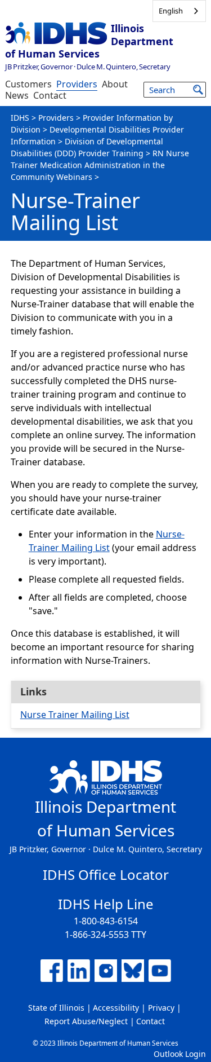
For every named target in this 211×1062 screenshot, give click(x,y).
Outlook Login (180, 1053)
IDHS (20, 117)
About (115, 84)
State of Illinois (56, 1007)
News (17, 95)
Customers (28, 84)
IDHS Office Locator (106, 874)
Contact (49, 95)
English (171, 11)
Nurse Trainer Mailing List (74, 714)
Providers (76, 84)
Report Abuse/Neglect (86, 1021)
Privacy (161, 1007)
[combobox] (179, 11)
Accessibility (116, 1007)
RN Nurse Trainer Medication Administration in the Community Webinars (100, 165)
